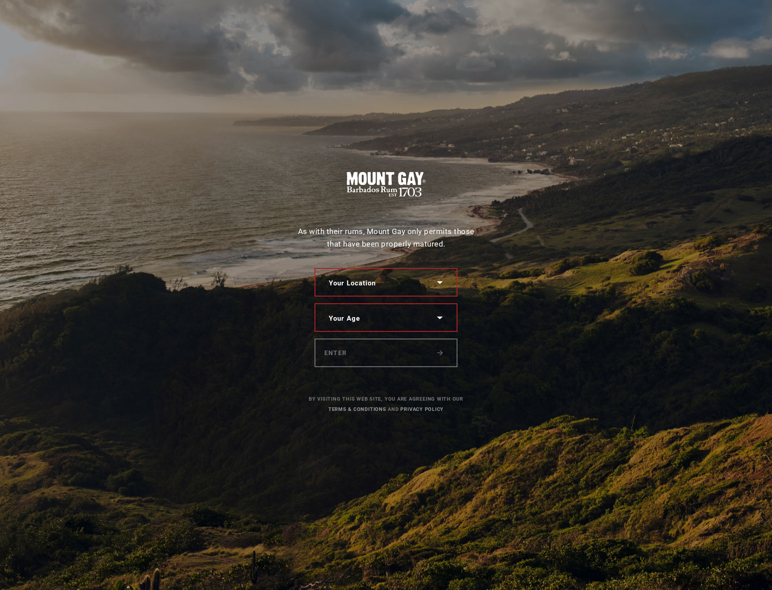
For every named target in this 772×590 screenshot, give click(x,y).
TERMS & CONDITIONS (357, 409)
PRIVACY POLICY (422, 409)
